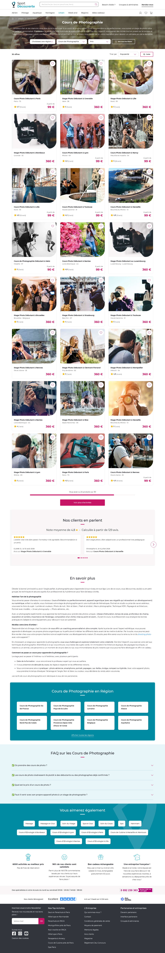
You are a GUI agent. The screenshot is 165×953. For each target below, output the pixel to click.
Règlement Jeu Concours (95, 943)
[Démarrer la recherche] (96, 4)
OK (41, 921)
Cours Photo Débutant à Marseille (108, 551)
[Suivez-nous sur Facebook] (14, 933)
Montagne (50, 13)
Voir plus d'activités (82, 502)
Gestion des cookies (20, 938)
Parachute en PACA (56, 921)
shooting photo (144, 634)
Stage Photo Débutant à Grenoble (36, 551)
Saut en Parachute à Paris (59, 912)
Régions (84, 13)
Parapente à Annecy (56, 938)
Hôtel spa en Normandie (58, 917)
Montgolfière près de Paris (59, 925)
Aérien (15, 13)
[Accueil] (13, 19)
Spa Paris (52, 947)
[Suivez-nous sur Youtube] (26, 933)
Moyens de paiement (93, 925)
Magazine (88, 938)
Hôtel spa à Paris (55, 934)
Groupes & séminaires (128, 5)
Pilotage (25, 13)
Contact (87, 917)
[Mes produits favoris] (146, 13)
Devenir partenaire (128, 912)
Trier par (113, 54)
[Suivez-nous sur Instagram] (20, 933)
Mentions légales (91, 930)
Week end (72, 13)
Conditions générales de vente (97, 921)
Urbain (61, 13)
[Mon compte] (140, 13)
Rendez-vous (147, 5)
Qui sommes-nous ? (92, 912)
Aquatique (37, 13)
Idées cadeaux (98, 13)
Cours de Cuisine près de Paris (61, 943)
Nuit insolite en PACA (57, 930)
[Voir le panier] (151, 13)
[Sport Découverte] (23, 4)
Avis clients (89, 934)
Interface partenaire (129, 917)
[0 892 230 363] (124, 890)
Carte (148, 54)
